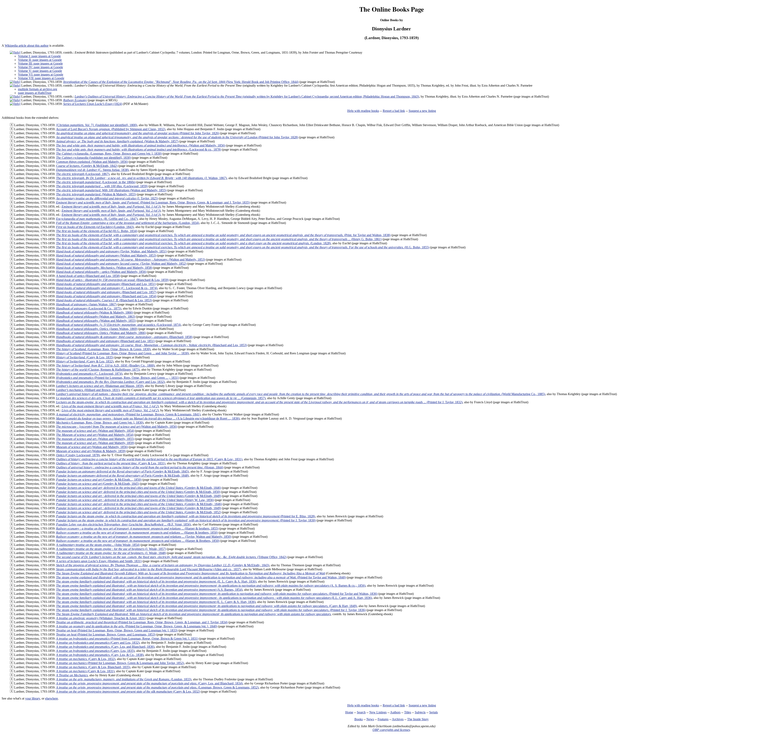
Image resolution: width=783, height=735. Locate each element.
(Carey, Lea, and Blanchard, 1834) (149, 683)
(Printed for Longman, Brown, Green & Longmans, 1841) (128, 414)
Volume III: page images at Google (40, 63)
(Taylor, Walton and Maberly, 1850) (143, 536)
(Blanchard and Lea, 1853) (151, 345)
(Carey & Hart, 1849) (206, 606)
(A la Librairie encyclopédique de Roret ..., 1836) (148, 418)
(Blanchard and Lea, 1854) (106, 296)
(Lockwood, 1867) (82, 174)
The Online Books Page (391, 9)
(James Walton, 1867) (86, 304)
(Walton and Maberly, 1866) (101, 333)
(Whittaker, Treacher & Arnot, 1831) (101, 618)
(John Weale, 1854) (98, 545)
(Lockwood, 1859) (102, 186)
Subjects (420, 712)
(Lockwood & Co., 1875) (88, 308)
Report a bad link (394, 110)
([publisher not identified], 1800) (96, 125)
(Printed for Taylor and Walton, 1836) (216, 593)
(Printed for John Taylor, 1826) (137, 133)
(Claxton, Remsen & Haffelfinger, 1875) (98, 369)
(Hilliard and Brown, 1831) (88, 390)
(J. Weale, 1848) (111, 553)
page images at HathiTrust (34, 93)
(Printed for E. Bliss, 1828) (185, 516)
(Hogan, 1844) (139, 467)
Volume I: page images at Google (39, 56)
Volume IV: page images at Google (40, 67)
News (370, 719)
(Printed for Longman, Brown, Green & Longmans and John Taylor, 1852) (120, 663)
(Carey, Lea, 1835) (95, 650)
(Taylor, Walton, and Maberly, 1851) (111, 251)
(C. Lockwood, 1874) (89, 373)
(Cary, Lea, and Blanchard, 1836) (105, 646)
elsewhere (51, 698)
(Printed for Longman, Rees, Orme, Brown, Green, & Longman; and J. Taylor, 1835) (153, 202)
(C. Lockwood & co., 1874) (106, 288)
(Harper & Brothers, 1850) (137, 540)
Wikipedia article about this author (27, 45)
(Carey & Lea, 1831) (110, 463)
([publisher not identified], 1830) (93, 157)
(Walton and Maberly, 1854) (95, 430)
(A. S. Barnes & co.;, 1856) (210, 585)
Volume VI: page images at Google (40, 74)
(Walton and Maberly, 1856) (140, 145)
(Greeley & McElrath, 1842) (86, 165)
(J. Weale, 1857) (111, 549)
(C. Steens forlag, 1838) (92, 170)
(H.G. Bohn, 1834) (96, 231)
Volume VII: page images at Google (41, 78)
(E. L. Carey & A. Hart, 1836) (156, 581)
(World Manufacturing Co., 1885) (300, 394)
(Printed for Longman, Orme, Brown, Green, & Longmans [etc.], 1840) (136, 626)
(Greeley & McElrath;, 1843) (162, 565)
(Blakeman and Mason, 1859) (99, 386)
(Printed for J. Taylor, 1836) (211, 610)
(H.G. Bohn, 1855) (242, 247)
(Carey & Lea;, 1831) (149, 459)
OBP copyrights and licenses (391, 730)
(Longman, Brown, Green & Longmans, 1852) (157, 687)
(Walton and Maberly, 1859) (95, 443)
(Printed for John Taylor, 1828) (177, 137)
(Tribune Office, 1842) (171, 557)
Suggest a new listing (422, 110)
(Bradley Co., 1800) (105, 365)
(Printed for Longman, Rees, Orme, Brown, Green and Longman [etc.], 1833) (117, 630)
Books (358, 719)
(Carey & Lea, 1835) (84, 357)
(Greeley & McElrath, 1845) (122, 471)
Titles (407, 712)
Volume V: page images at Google (40, 71)
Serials (433, 712)
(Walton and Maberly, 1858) (104, 267)
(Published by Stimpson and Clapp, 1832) (110, 129)
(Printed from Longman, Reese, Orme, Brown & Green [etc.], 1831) (127, 638)
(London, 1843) (95, 227)
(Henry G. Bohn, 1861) (219, 239)
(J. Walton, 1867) (141, 178)
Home (349, 712)
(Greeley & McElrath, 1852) (138, 512)
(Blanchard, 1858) (124, 337)
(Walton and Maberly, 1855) (111, 190)
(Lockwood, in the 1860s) (95, 182)
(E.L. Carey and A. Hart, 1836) (214, 597)
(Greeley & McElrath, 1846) (138, 487)
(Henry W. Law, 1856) (135, 500)
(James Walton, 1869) (96, 329)
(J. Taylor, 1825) (107, 198)
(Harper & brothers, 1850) (137, 532)
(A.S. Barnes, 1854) (149, 589)
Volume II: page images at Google (40, 60)
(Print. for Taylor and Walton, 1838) (223, 235)
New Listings (378, 712)
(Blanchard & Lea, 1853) (104, 300)
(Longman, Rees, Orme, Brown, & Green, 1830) (103, 349)
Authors (395, 712)
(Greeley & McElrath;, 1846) (139, 504)
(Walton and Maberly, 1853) (106, 255)
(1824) (92, 104)
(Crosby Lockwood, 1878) (78, 455)
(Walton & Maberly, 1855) (96, 194)
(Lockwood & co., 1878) (138, 149)
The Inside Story (418, 719)
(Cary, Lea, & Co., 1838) (100, 655)
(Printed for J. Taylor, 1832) (259, 402)
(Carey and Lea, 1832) (110, 381)
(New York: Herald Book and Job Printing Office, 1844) (181, 82)
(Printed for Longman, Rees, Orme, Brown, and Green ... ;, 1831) (117, 377)
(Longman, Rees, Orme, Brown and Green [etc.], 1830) (109, 153)
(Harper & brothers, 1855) (137, 528)
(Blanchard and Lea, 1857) (106, 292)
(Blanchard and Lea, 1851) (106, 284)
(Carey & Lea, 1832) (84, 361)
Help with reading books (363, 110)
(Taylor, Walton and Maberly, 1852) (121, 263)
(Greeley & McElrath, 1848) (122, 475)
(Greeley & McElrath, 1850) (138, 492)
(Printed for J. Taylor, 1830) (186, 520)
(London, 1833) (123, 679)
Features (383, 719)
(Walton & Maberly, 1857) (117, 141)
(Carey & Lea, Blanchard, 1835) (93, 667)
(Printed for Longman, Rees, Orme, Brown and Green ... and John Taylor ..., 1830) (122, 353)
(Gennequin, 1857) (160, 398)
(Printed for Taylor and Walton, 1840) (201, 577)
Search (361, 712)
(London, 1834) (127, 223)
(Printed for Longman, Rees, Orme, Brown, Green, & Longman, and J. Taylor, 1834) (142, 622)
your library (32, 698)
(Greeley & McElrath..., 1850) (99, 479)
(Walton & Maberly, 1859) (91, 451)
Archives (398, 719)
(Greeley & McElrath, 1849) (138, 496)
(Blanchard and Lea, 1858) (88, 276)
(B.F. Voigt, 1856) (123, 524)
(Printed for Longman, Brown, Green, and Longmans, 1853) (105, 634)
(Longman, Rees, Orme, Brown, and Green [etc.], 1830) (99, 422)
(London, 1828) (193, 243)
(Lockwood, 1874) (118, 324)
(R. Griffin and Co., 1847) (97, 218)
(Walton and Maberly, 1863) (95, 316)
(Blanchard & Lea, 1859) (112, 280)
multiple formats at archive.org (37, 89)
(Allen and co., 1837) (148, 569)
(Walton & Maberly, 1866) (94, 312)
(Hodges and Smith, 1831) (99, 561)
